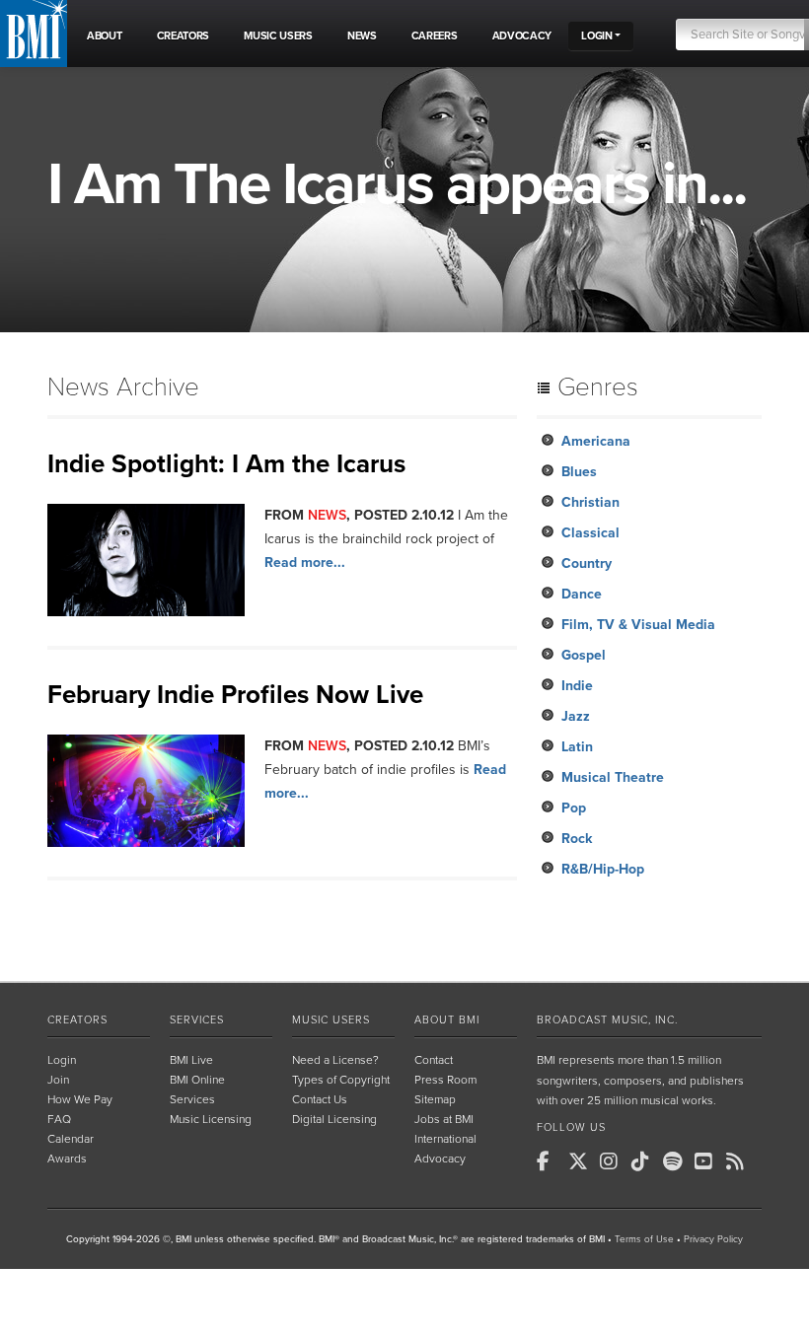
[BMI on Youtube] (708, 1161)
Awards (67, 1158)
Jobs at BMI (444, 1119)
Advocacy (440, 1158)
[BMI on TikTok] (645, 1161)
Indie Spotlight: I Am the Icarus (226, 464)
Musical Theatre (612, 777)
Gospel (583, 655)
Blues (579, 471)
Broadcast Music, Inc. (607, 1020)
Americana (595, 441)
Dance (581, 594)
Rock (576, 838)
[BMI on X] (582, 1161)
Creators (77, 1020)
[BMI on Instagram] (613, 1161)
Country (586, 563)
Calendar (70, 1139)
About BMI (446, 1020)
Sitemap (435, 1099)
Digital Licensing (334, 1119)
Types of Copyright (341, 1080)
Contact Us (319, 1099)
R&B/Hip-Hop (602, 869)
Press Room (445, 1080)
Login (61, 1060)
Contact (433, 1060)
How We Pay (79, 1099)
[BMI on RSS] (740, 1161)
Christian (590, 502)
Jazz (575, 716)
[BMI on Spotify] (677, 1161)
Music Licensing (211, 1119)
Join (58, 1080)
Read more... (304, 562)
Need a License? (335, 1060)
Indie (577, 685)
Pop (573, 808)
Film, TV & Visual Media (638, 624)
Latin (577, 746)
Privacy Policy (713, 1239)
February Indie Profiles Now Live (235, 694)
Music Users (331, 1020)
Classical (590, 533)
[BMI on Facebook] (550, 1161)
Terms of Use (644, 1239)
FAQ (59, 1119)
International (445, 1139)
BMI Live (191, 1060)
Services (197, 1020)
